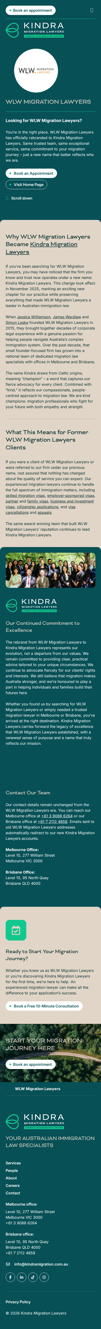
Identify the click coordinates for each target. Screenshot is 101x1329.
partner (12, 501)
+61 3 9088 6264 (57, 816)
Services (13, 1163)
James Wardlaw (67, 317)
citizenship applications (37, 506)
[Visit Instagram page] (44, 1277)
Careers (13, 1185)
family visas (37, 501)
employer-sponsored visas (70, 495)
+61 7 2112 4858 (52, 821)
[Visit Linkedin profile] (21, 1277)
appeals (44, 512)
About (11, 1178)
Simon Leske (17, 322)
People (12, 1170)
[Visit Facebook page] (10, 1277)
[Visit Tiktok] (33, 1277)
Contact (13, 1193)
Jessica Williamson (33, 317)
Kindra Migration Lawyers (42, 248)
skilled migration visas (25, 495)
